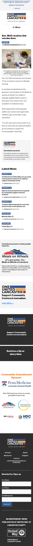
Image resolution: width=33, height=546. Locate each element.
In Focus (8, 453)
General (5, 42)
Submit (7, 504)
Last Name (5, 488)
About (25, 453)
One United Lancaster (11, 45)
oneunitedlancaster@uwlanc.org (16, 460)
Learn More (8, 303)
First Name (5, 480)
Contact (16, 458)
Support (25, 455)
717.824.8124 (16, 462)
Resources (8, 455)
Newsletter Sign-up (16, 5)
